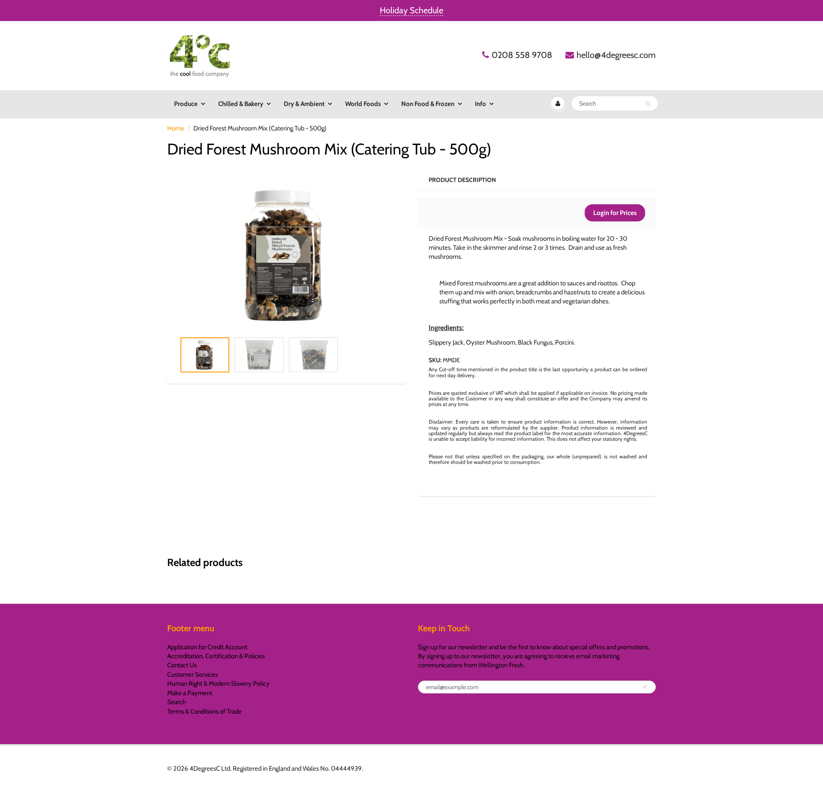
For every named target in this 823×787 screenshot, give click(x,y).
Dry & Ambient (304, 104)
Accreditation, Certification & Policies (216, 656)
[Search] (648, 104)
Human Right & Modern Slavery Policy (218, 683)
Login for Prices (615, 213)
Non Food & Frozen (427, 104)
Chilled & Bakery (240, 104)
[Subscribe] (645, 686)
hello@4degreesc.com (616, 55)
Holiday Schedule (411, 10)
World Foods (363, 104)
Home (175, 128)
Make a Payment (189, 693)
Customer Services (192, 674)
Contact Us (182, 665)
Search (176, 702)
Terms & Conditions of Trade (204, 711)
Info (480, 104)
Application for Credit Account (207, 647)
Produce (186, 104)
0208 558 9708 (522, 55)
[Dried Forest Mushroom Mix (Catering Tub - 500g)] (286, 255)
